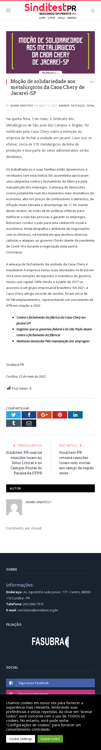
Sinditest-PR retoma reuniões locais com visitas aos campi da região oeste (76, 462)
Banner (64, 105)
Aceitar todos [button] (50, 739)
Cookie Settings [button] (20, 739)
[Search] (93, 10)
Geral (90, 105)
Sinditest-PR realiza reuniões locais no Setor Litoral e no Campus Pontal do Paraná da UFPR (24, 462)
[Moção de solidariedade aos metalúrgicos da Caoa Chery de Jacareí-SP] (50, 53)
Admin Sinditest (21, 105)
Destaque (78, 105)
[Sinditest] (50, 9)
